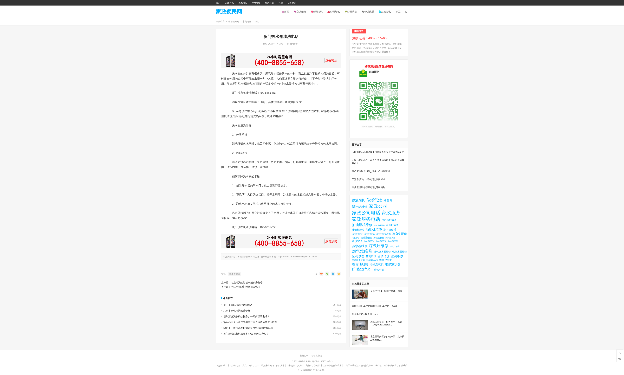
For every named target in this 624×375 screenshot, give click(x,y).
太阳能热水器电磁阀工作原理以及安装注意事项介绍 (378, 152)
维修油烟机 (360, 264)
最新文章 (304, 355)
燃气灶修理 (395, 246)
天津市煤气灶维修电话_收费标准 (368, 179)
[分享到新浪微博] (321, 274)
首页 (218, 2)
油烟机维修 (374, 229)
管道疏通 (369, 11)
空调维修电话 (372, 260)
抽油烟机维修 (362, 225)
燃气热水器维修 (382, 251)
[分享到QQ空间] (339, 274)
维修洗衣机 (377, 264)
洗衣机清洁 (357, 234)
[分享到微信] (327, 274)
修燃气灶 (374, 200)
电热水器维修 (399, 251)
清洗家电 (355, 238)
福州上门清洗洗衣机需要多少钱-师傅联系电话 (248, 328)
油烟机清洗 (358, 229)
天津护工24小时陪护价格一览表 (386, 291)
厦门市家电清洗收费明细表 (238, 305)
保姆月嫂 (269, 2)
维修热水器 (392, 264)
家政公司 (378, 206)
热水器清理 (234, 273)
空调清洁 (371, 256)
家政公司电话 (366, 212)
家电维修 (256, 2)
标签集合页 (316, 355)
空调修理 (358, 256)
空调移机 (318, 11)
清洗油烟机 (366, 237)
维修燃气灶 (362, 269)
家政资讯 (229, 2)
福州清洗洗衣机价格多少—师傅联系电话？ (246, 316)
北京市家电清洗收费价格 (236, 310)
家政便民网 (229, 11)
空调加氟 (335, 11)
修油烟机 (358, 200)
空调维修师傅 (358, 260)
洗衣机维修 (399, 233)
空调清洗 (352, 11)
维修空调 (379, 269)
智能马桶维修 (379, 225)
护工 (398, 11)
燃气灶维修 (362, 251)
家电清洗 (243, 2)
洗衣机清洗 (369, 234)
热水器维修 (359, 246)
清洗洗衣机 (378, 238)
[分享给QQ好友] (333, 274)
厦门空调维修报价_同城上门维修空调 (371, 171)
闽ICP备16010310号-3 (322, 361)
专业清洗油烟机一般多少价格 (247, 282)
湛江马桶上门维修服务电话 (245, 286)
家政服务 (391, 212)
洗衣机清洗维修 (383, 234)
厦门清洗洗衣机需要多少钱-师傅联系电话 (245, 333)
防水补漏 (292, 2)
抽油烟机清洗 (389, 220)
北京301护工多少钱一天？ (365, 314)
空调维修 (301, 11)
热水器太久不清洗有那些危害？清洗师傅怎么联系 (250, 322)
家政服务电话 (366, 219)
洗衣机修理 (389, 229)
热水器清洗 (381, 241)
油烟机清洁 (392, 225)
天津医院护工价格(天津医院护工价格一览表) (374, 305)
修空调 (388, 200)
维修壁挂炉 (385, 260)
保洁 (281, 2)
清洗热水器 (390, 238)
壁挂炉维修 (359, 206)
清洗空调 (357, 241)
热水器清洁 (369, 241)
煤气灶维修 (378, 246)
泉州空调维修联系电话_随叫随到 (368, 187)
